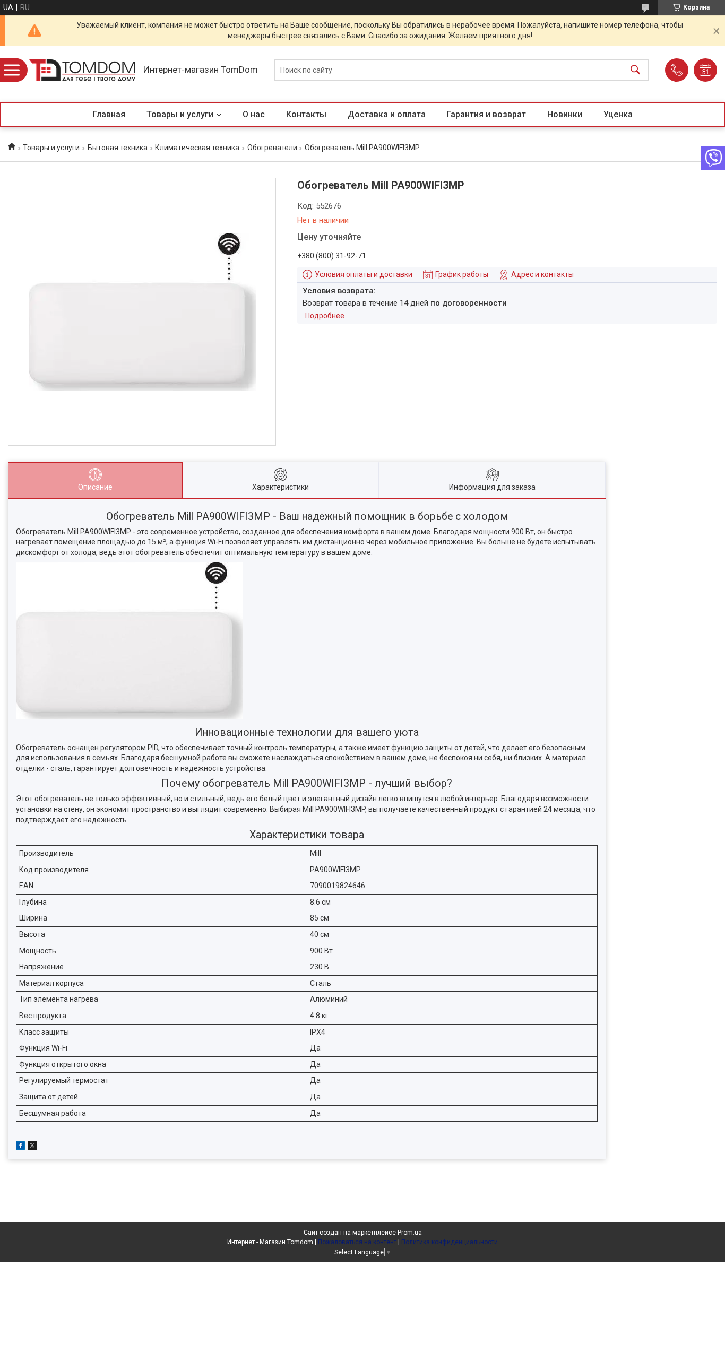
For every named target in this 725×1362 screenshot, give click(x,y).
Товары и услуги (179, 114)
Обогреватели (272, 147)
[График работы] (705, 70)
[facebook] (20, 1147)
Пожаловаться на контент (357, 1242)
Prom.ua (410, 1232)
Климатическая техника (197, 147)
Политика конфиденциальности (449, 1242)
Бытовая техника (118, 147)
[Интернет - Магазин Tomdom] (82, 70)
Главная (109, 114)
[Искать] (635, 70)
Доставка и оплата (387, 114)
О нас (254, 114)
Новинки (564, 114)
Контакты (306, 114)
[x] (32, 1147)
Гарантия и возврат (486, 114)
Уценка (618, 114)
